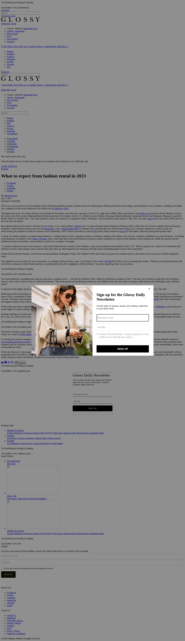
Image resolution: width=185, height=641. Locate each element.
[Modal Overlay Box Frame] (92, 320)
